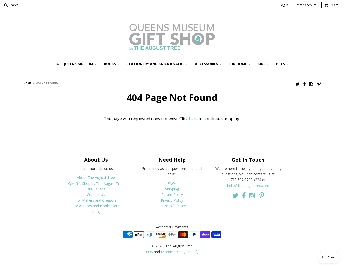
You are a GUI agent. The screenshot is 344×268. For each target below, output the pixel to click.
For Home (238, 63)
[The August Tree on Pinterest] (319, 83)
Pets (280, 63)
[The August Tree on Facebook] (304, 83)
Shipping (172, 189)
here (193, 119)
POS (149, 251)
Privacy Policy (172, 200)
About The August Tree (96, 177)
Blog (96, 211)
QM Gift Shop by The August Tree (95, 183)
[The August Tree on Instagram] (311, 83)
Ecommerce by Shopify (179, 251)
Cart (333, 5)
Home (27, 83)
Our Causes (95, 189)
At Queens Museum (74, 63)
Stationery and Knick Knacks (155, 63)
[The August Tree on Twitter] (297, 83)
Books (110, 63)
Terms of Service (172, 205)
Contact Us (96, 194)
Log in (284, 5)
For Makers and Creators (96, 200)
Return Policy (172, 194)
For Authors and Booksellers (96, 205)
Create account (305, 5)
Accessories (206, 63)
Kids (261, 63)
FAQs (172, 183)
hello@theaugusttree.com (248, 185)
